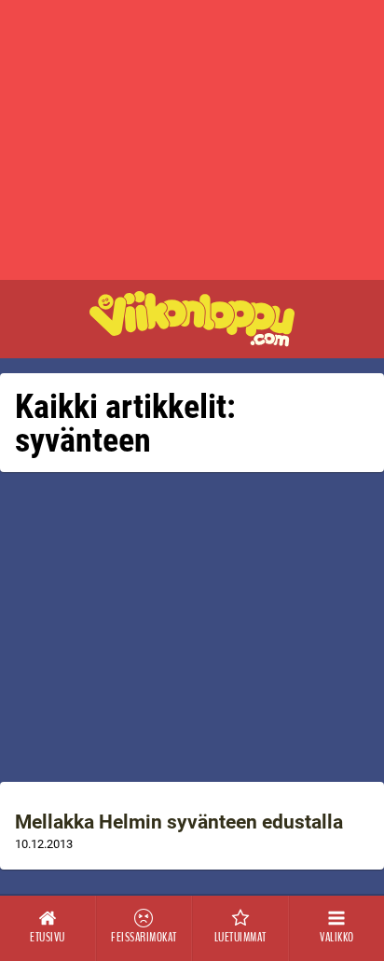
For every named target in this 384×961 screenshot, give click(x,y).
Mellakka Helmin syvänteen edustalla (179, 822)
